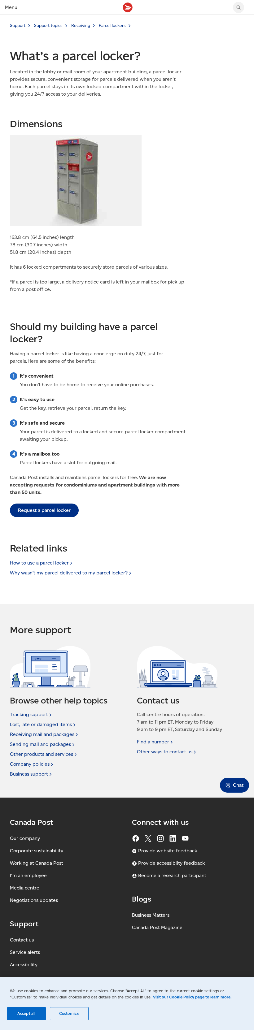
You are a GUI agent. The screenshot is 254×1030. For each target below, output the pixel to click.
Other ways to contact (164, 752)
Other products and (41, 754)
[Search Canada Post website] (238, 7)
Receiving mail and (42, 734)
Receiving (80, 25)
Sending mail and (40, 744)
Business (29, 774)
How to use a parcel (39, 563)
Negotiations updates (34, 900)
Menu (11, 7)
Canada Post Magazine (157, 927)
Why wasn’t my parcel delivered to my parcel (69, 573)
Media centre (24, 888)
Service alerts (25, 952)
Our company (25, 838)
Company (30, 764)
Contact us (22, 940)
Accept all (26, 1013)
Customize (69, 1013)
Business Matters (150, 915)
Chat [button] (238, 785)
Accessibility (23, 964)
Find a (153, 742)
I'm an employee (28, 875)
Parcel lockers (112, 25)
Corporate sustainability (36, 851)
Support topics (48, 25)
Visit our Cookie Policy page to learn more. (192, 997)
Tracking (29, 714)
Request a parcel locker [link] (44, 510)
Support (17, 25)
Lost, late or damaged (41, 724)
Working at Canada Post (36, 863)
